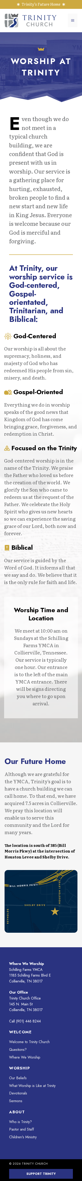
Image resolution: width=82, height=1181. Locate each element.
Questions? (18, 1049)
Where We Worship (24, 1057)
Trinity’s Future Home (41, 4)
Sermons (15, 1101)
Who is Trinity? (20, 1121)
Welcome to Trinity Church (29, 1041)
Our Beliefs (18, 1078)
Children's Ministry (23, 1137)
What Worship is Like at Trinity (32, 1085)
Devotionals (18, 1093)
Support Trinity (41, 1173)
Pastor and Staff (21, 1129)
